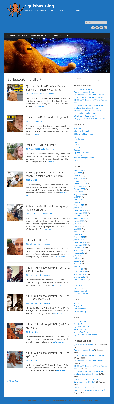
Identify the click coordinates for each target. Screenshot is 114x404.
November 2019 (80, 245)
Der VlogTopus (80, 324)
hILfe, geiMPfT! (80, 329)
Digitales (77, 136)
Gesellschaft (79, 139)
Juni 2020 (77, 226)
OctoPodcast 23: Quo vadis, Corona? (89, 97)
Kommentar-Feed (81, 309)
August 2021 (79, 194)
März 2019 (78, 266)
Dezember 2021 (80, 184)
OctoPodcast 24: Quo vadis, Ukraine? (89, 94)
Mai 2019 (77, 261)
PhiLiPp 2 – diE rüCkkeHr (41, 144)
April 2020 (78, 231)
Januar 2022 (79, 181)
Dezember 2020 (80, 210)
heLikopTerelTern (81, 332)
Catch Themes (93, 401)
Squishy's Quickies (81, 152)
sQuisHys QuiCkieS (61, 35)
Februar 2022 (79, 178)
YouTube (77, 160)
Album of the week (81, 131)
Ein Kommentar (50, 94)
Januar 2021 (79, 207)
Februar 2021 (79, 205)
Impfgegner (78, 142)
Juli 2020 (77, 223)
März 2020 (78, 234)
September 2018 (81, 279)
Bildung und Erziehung (83, 134)
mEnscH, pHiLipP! (36, 240)
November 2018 (80, 274)
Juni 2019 (77, 258)
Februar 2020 (79, 237)
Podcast (77, 147)
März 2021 (78, 202)
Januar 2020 (79, 239)
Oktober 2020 (79, 215)
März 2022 (78, 176)
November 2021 (80, 186)
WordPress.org (80, 311)
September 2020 (81, 218)
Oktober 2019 (79, 247)
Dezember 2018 (80, 271)
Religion (77, 150)
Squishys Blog (39, 6)
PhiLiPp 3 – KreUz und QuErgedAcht (47, 117)
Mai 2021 (77, 197)
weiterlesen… (39, 106)
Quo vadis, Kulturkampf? (84, 89)
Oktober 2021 (79, 189)
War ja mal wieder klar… (84, 92)
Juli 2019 (77, 255)
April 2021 (78, 200)
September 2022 (81, 170)
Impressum (23, 35)
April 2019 (78, 263)
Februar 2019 (79, 269)
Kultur (76, 144)
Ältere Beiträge (14, 381)
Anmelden (78, 303)
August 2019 (79, 253)
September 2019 (81, 250)
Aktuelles (77, 128)
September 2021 (81, 192)
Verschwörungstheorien (84, 158)
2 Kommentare (44, 244)
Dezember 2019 (80, 242)
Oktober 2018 (79, 277)
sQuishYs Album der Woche (85, 335)
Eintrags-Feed (79, 306)
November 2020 (80, 213)
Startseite (11, 35)
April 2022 (78, 173)
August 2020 (79, 221)
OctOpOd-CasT (80, 321)
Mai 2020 (77, 229)
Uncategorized (80, 155)
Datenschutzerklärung (40, 35)
